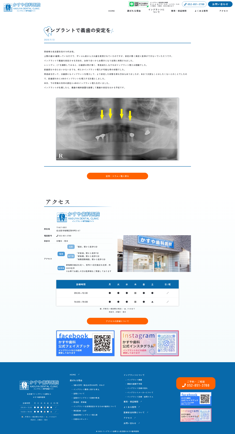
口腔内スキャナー (80, 419)
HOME (111, 11)
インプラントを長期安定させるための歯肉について (94, 406)
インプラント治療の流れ (137, 388)
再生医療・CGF (80, 410)
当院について (79, 393)
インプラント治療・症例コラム (140, 396)
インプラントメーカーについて (140, 392)
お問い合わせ (220, 4)
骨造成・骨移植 (79, 402)
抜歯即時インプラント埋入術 (85, 415)
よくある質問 (201, 11)
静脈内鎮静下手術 (134, 384)
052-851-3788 (196, 4)
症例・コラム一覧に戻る (117, 176)
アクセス (223, 11)
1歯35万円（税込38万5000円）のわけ (89, 385)
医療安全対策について (134, 412)
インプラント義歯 (134, 379)
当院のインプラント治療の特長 (86, 398)
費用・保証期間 (179, 11)
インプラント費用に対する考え (86, 389)
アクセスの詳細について (117, 321)
